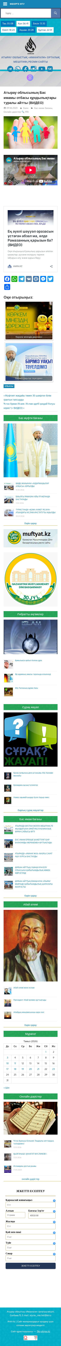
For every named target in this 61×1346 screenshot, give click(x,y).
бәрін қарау (30, 523)
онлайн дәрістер (30, 1178)
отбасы (9, 386)
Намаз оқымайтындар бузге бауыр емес (31, 797)
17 (7, 1069)
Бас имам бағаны (43, 108)
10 (7, 1063)
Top (58, 1343)
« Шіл (6, 1087)
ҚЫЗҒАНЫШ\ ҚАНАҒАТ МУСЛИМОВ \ (30, 1154)
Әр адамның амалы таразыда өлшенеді (33, 674)
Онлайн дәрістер (12, 111)
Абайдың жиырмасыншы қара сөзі (28, 1012)
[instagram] (33, 72)
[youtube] (42, 72)
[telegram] (10, 72)
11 (15, 1063)
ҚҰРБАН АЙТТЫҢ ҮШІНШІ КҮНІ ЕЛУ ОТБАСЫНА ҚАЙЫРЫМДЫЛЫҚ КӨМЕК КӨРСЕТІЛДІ (32, 870)
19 (23, 1069)
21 (38, 1069)
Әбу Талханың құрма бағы (26, 688)
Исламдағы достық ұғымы (24, 1166)
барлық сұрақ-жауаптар (30, 810)
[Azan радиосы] (30, 80)
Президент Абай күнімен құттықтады (29, 1000)
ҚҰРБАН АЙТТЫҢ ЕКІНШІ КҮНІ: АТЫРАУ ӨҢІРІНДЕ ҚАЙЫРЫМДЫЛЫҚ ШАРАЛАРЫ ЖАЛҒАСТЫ (34, 884)
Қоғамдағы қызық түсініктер (25, 785)
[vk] (50, 72)
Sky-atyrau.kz (43, 1331)
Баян (25, 108)
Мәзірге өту (17, 4)
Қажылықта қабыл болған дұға (28, 660)
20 (30, 1069)
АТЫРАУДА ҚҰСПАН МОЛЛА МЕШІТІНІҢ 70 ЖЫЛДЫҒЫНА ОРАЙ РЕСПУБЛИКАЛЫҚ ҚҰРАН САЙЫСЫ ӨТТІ (34, 829)
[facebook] (25, 72)
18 (15, 1069)
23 (53, 1069)
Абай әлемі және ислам (23, 987)
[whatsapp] (17, 72)
